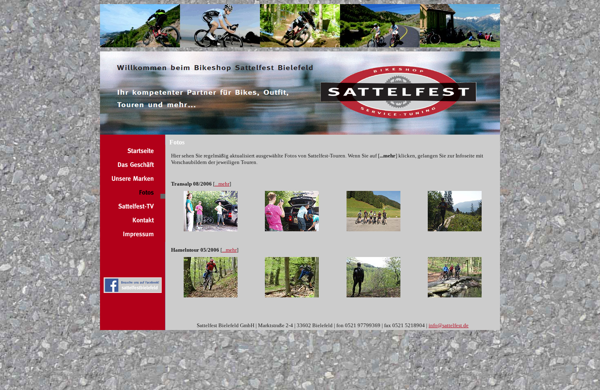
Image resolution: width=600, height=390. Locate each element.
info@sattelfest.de (449, 325)
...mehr (222, 184)
